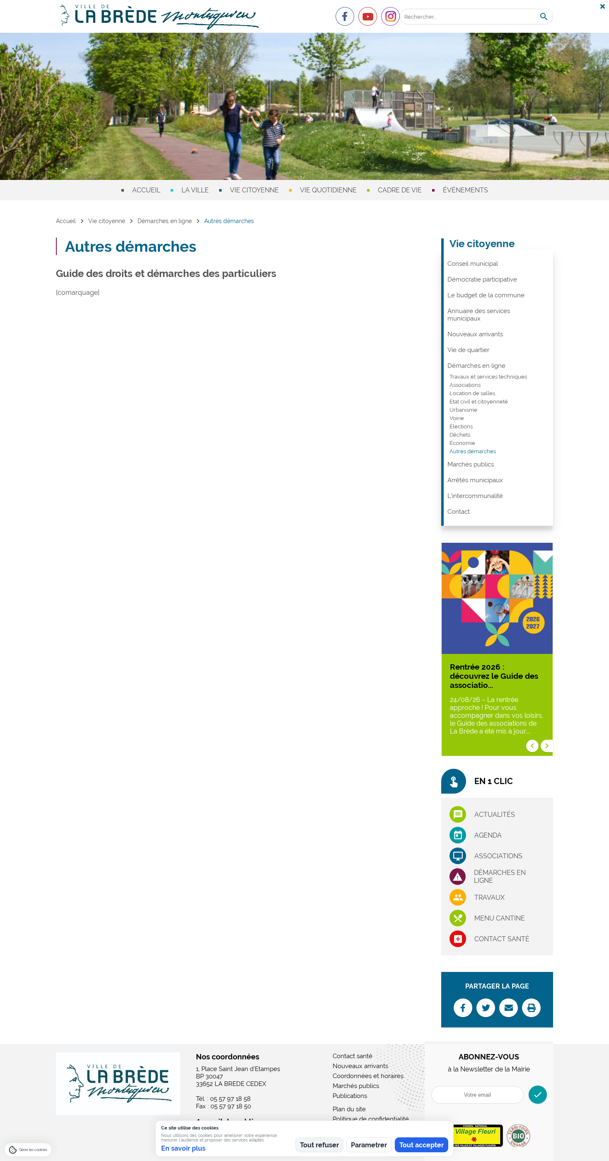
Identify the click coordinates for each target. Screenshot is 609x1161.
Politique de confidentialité (371, 1119)
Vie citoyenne (254, 190)
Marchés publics (470, 464)
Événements (465, 190)
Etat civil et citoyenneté (479, 401)
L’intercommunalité (475, 496)
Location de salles (472, 393)
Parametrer (369, 1145)
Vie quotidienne (328, 190)
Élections (461, 426)
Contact (458, 511)
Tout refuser (319, 1145)
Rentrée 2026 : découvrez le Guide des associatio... (494, 676)
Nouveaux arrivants (475, 334)
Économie (462, 443)
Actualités (494, 815)
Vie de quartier (468, 350)
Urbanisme (463, 410)
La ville (195, 190)
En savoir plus (183, 1148)
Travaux (489, 897)
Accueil (146, 190)
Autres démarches (473, 451)
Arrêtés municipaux (475, 480)
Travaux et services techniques (488, 377)
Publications (350, 1096)
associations (498, 856)
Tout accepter (421, 1145)
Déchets (460, 435)
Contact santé (501, 939)
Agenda (488, 835)
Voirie (457, 418)
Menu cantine (499, 918)
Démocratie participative (482, 279)
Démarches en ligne (165, 221)
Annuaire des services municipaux (478, 314)
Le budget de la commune (485, 295)
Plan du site (349, 1109)
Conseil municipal (472, 263)
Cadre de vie (400, 190)
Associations (465, 385)
